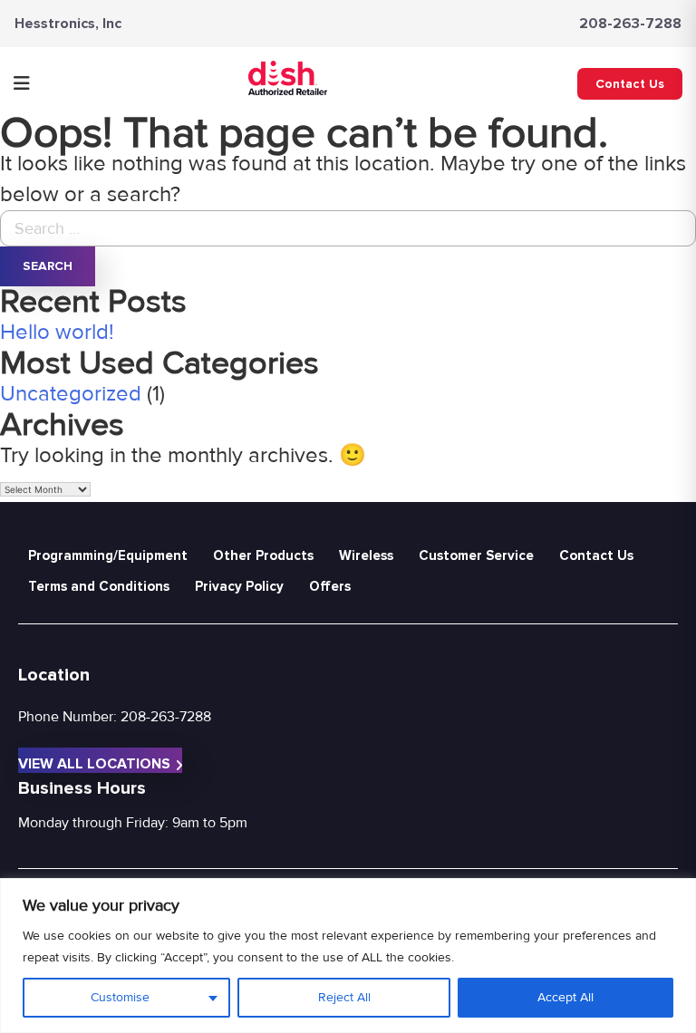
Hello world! (57, 332)
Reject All (344, 997)
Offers (330, 586)
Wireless (366, 555)
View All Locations (94, 764)
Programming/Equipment (108, 555)
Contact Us (629, 84)
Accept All (565, 997)
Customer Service (476, 555)
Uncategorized (70, 394)
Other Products (263, 555)
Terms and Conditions (98, 586)
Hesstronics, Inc (67, 23)
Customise (120, 997)
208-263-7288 (630, 23)
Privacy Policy (239, 586)
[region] (348, 955)
